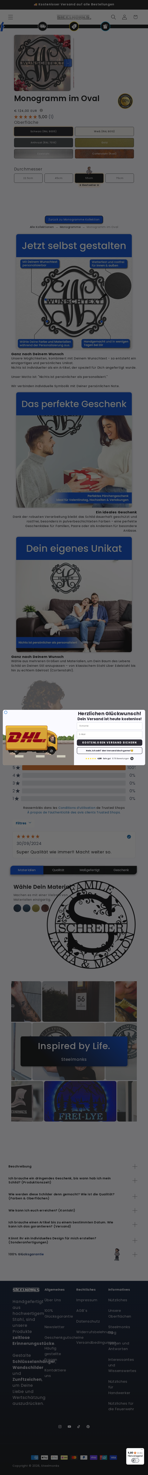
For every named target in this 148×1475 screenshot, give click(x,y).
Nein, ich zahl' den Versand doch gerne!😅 (109, 750)
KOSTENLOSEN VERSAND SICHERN (109, 742)
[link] (109, 758)
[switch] (135, 1460)
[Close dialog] (5, 712)
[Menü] (142, 1450)
